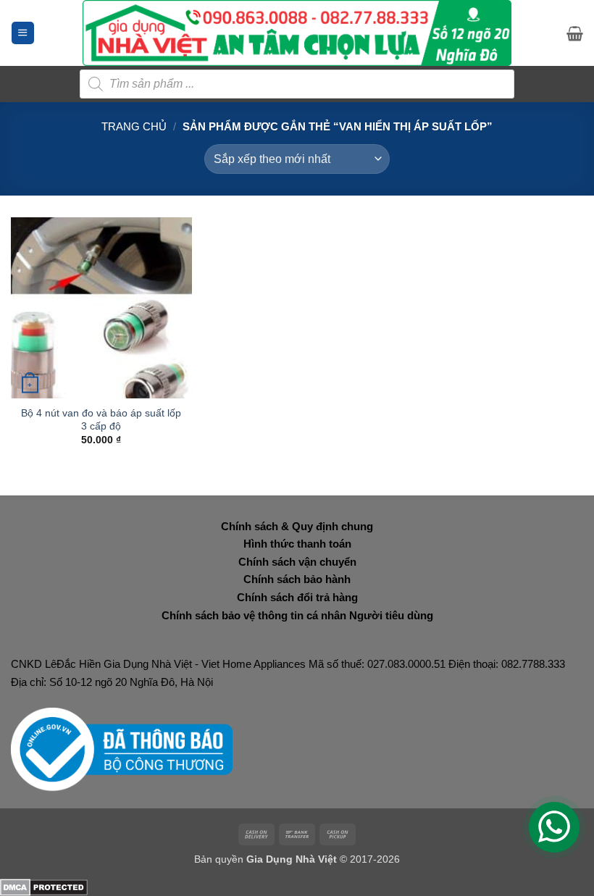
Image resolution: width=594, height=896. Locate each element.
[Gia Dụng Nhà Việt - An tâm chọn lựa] (297, 33)
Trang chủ (134, 126)
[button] (23, 33)
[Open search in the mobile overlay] (297, 84)
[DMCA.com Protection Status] (44, 886)
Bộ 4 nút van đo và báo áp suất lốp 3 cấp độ (101, 419)
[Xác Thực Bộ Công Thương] (122, 748)
